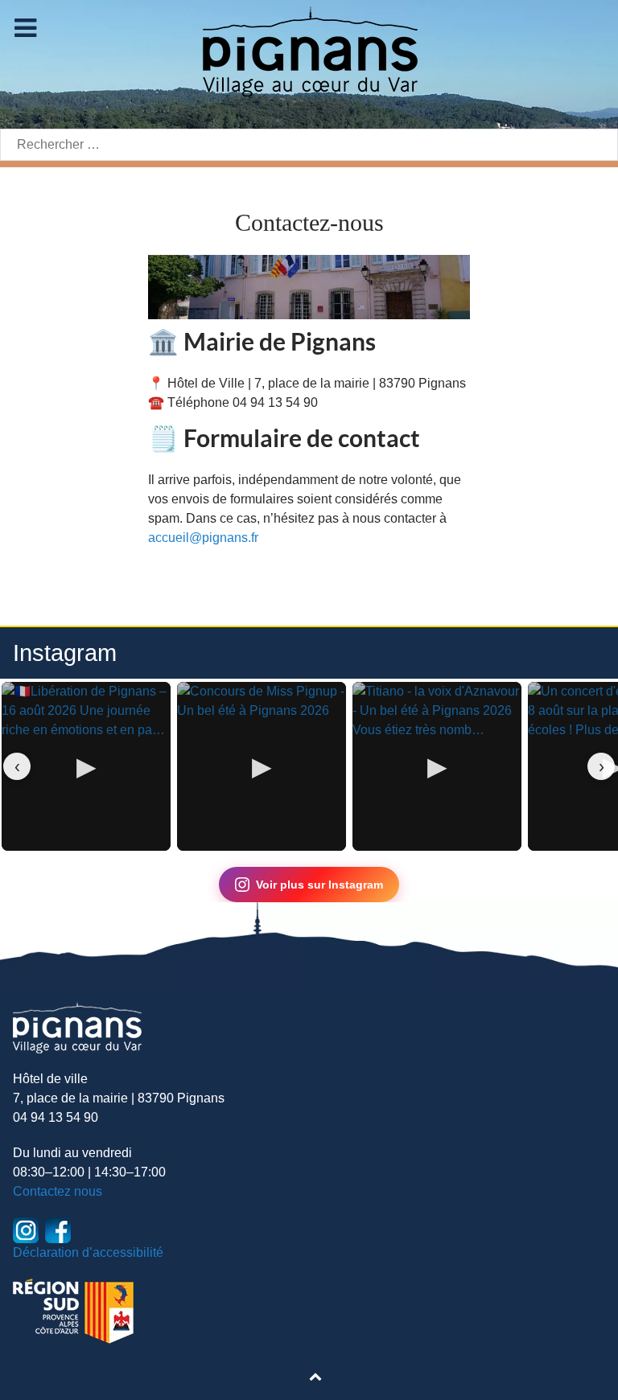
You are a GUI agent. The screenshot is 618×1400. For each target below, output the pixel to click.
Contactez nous (57, 1191)
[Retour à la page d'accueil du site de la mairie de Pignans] (309, 50)
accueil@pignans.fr (203, 537)
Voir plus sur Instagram (319, 884)
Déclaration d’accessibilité (88, 1252)
